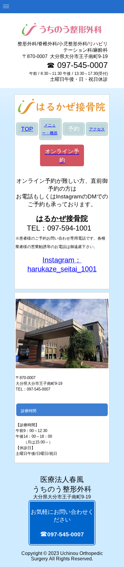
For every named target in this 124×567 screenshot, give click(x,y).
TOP (27, 129)
